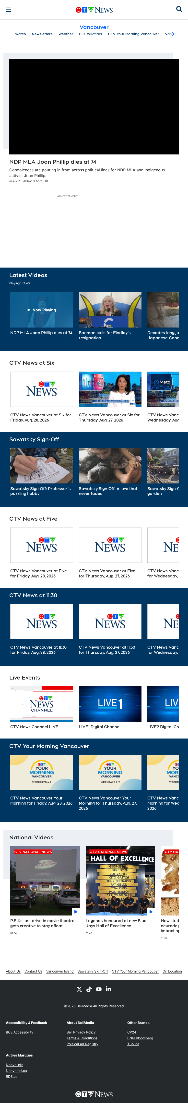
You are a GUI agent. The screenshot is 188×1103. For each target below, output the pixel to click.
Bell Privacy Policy (81, 1032)
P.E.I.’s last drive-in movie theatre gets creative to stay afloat (42, 923)
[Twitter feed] (79, 989)
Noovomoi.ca (16, 1070)
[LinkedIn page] (109, 989)
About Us (13, 971)
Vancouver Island (60, 971)
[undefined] (41, 314)
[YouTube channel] (99, 989)
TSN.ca (133, 1044)
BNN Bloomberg (140, 1038)
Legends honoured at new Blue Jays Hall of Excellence (116, 923)
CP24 (131, 1032)
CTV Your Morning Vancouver (133, 34)
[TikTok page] (89, 989)
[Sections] (9, 10)
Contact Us (33, 971)
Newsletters (42, 34)
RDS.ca (12, 1076)
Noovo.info (14, 1065)
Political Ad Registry (82, 1044)
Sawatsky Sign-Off (93, 971)
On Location (172, 971)
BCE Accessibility (19, 1032)
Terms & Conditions (82, 1038)
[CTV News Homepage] (94, 10)
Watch (20, 34)
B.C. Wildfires (90, 34)
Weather (66, 34)
